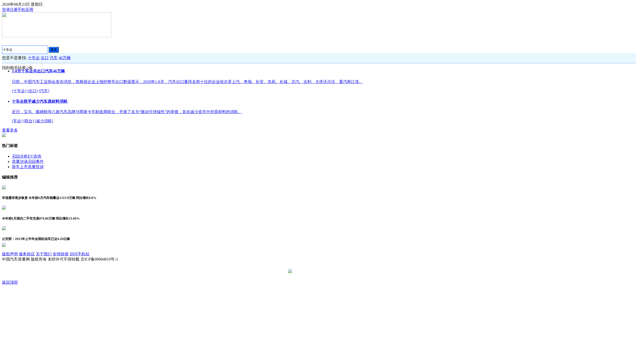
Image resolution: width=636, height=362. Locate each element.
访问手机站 (79, 254)
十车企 (34, 58)
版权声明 (10, 254)
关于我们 (44, 254)
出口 (45, 58)
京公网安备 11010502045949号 (319, 271)
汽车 (54, 58)
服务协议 (27, 254)
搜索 (53, 49)
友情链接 (61, 254)
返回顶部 (10, 282)
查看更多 (10, 130)
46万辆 (65, 58)
